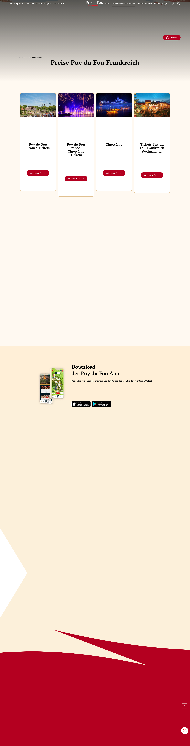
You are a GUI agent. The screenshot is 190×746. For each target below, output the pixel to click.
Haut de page (184, 706)
